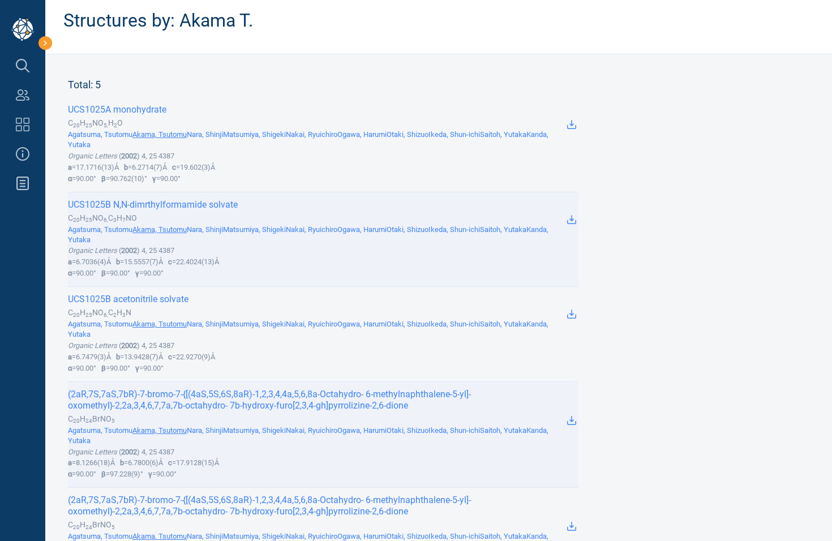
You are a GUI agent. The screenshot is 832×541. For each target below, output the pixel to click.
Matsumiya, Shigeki (254, 134)
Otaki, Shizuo (407, 134)
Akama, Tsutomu (159, 134)
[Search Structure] (22, 65)
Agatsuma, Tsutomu (100, 134)
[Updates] (22, 183)
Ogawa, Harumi (362, 134)
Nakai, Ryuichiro (311, 134)
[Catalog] (22, 124)
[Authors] (22, 95)
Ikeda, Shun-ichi (454, 134)
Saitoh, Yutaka (503, 134)
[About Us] (22, 154)
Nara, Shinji (205, 134)
